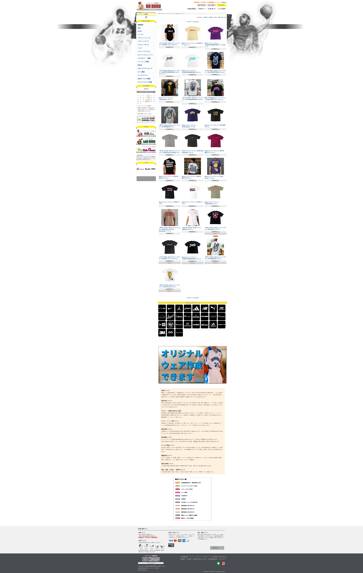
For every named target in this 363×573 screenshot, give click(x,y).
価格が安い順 (212, 17)
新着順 (205, 17)
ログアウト (206, 556)
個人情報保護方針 (212, 559)
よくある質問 (214, 556)
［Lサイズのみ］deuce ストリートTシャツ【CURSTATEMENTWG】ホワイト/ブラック (169, 72)
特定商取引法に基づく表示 (199, 559)
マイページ (192, 556)
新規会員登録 (184, 556)
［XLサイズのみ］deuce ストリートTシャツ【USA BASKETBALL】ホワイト (192, 99)
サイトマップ (222, 559)
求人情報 (189, 559)
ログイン (199, 556)
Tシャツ (173, 13)
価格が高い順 (222, 17)
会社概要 (182, 559)
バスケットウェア (166, 13)
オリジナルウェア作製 (145, 82)
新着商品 (140, 25)
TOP (159, 13)
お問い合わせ (222, 556)
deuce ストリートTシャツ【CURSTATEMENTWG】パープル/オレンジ (215, 44)
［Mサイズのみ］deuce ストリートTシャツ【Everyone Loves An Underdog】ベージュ (169, 229)
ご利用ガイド (201, 471)
